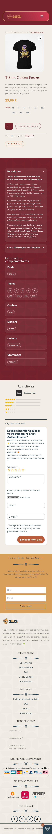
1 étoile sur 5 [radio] (8, 470)
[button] (39, 38)
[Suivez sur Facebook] (14, 819)
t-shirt (26, 32)
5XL (27, 113)
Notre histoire (26, 667)
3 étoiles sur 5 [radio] (15, 470)
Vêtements (19, 32)
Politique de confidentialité (26, 699)
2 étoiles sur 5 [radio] (12, 470)
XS (13, 108)
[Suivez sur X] (22, 819)
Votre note (12, 467)
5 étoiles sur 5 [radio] (22, 470)
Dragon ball (29, 136)
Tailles (7, 107)
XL (35, 108)
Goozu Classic (26, 681)
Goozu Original (10, 32)
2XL (42, 108)
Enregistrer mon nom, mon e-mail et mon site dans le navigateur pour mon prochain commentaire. (24, 528)
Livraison (26, 708)
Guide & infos (16, 144)
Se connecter (26, 662)
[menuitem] (41, 16)
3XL (13, 113)
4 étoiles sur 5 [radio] (19, 470)
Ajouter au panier (28, 126)
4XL (20, 113)
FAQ (26, 672)
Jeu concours (26, 713)
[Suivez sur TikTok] (37, 819)
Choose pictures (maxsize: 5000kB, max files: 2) (23, 492)
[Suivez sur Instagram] (30, 819)
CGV (26, 703)
